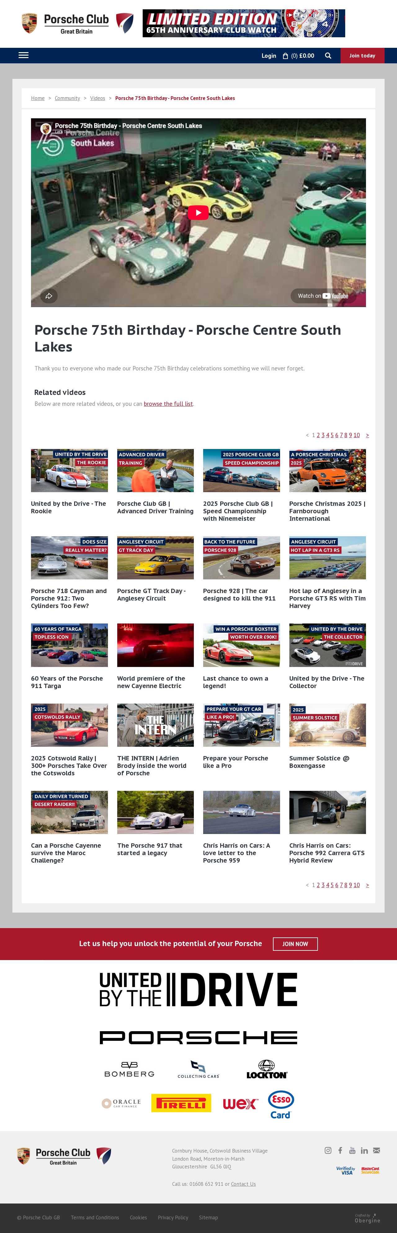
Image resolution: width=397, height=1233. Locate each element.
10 (357, 435)
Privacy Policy (173, 1217)
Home (38, 98)
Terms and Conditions (95, 1217)
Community (67, 98)
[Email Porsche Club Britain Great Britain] (376, 1150)
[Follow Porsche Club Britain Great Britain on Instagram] (328, 1150)
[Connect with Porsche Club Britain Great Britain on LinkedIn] (364, 1150)
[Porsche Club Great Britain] (77, 22)
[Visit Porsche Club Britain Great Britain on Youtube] (352, 1150)
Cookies (138, 1217)
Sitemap (208, 1217)
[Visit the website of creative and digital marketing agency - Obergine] (367, 1217)
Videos (97, 98)
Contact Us (243, 1184)
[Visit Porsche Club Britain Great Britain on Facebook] (340, 1150)
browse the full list (168, 403)
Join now (295, 944)
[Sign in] (262, 56)
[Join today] (363, 55)
